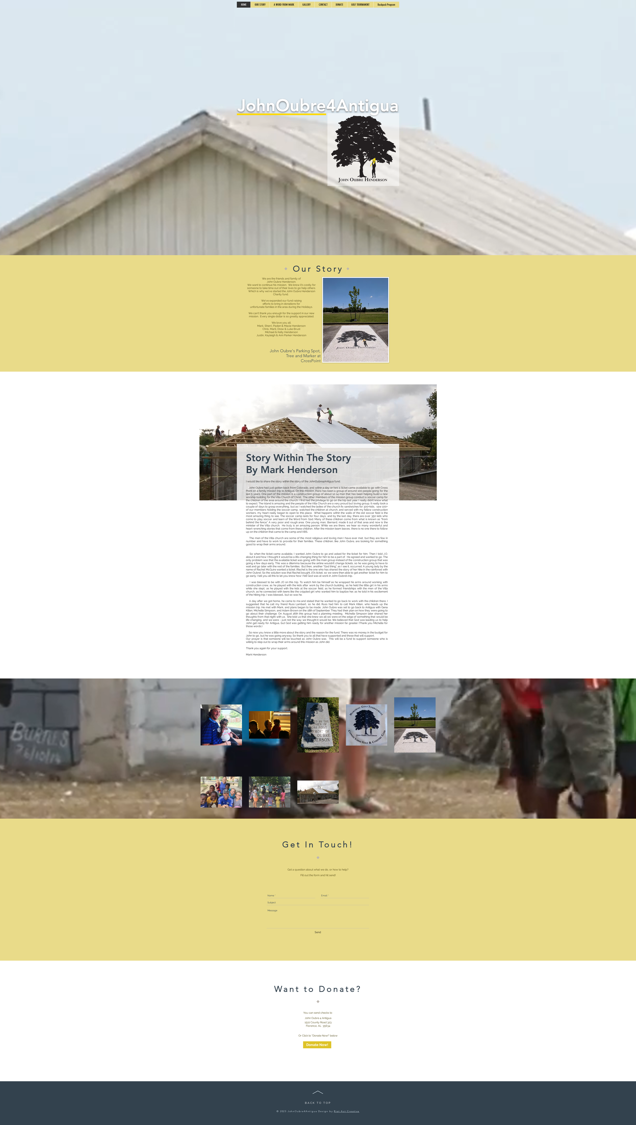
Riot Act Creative (346, 1111)
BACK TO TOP (318, 1102)
